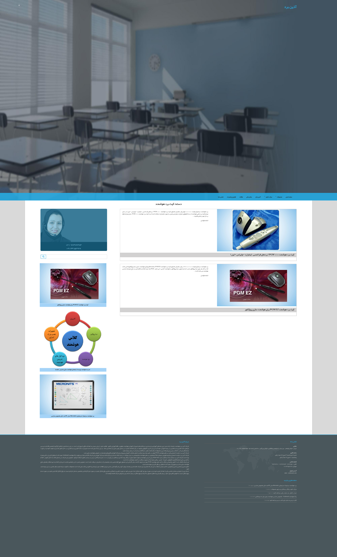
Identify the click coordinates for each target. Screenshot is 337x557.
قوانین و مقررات (231, 197)
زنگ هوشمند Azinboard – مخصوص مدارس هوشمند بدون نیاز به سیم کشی (276, 496)
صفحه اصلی (289, 197)
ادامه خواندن (204, 220)
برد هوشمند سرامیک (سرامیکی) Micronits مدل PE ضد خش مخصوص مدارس (72, 416)
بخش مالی (249, 197)
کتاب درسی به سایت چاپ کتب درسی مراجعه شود (283, 500)
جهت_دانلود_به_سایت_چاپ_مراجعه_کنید (285, 492)
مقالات (241, 197)
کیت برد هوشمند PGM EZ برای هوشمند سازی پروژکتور (269, 309)
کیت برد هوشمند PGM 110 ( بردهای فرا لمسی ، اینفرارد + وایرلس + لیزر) (262, 254)
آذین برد (290, 6)
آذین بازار (258, 197)
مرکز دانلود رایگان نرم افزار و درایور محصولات (284, 489)
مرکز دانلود (269, 197)
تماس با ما (220, 197)
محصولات (279, 197)
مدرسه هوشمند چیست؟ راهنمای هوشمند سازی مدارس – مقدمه (72, 369)
